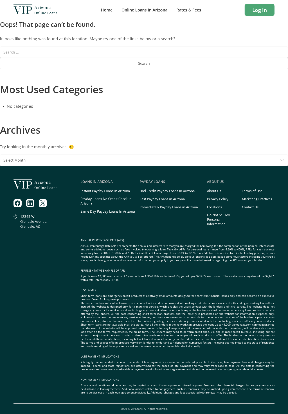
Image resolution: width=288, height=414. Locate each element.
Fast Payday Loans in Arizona (162, 199)
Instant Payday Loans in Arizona (105, 191)
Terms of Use (252, 191)
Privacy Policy (217, 199)
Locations (214, 207)
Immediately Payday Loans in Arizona (169, 207)
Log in (259, 10)
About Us (214, 191)
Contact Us (250, 207)
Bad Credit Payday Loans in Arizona (167, 191)
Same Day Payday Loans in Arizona (108, 211)
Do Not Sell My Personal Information (218, 219)
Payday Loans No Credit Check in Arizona (106, 200)
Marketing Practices (257, 199)
